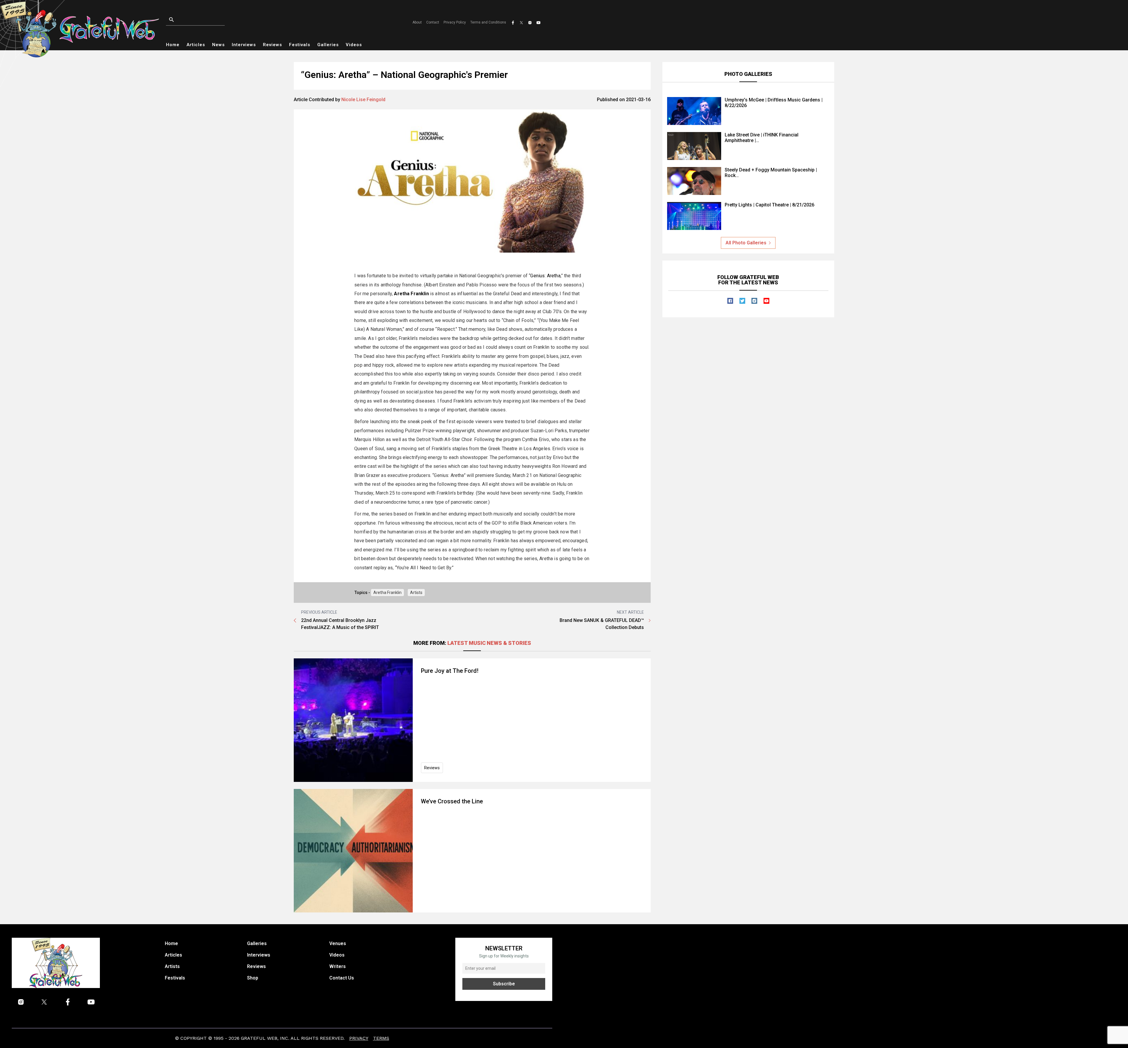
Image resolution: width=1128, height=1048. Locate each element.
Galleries (328, 44)
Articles (196, 44)
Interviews (244, 44)
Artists (416, 592)
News (218, 44)
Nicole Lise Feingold (363, 99)
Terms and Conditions (488, 22)
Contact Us (341, 978)
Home (172, 44)
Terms (381, 1038)
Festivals (299, 44)
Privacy (358, 1038)
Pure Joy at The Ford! (450, 670)
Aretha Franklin (387, 592)
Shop (252, 978)
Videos (354, 44)
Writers (337, 966)
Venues (337, 943)
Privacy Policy (455, 22)
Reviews (272, 44)
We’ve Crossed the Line (452, 801)
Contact (432, 22)
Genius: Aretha (545, 275)
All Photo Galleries (746, 243)
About (417, 22)
